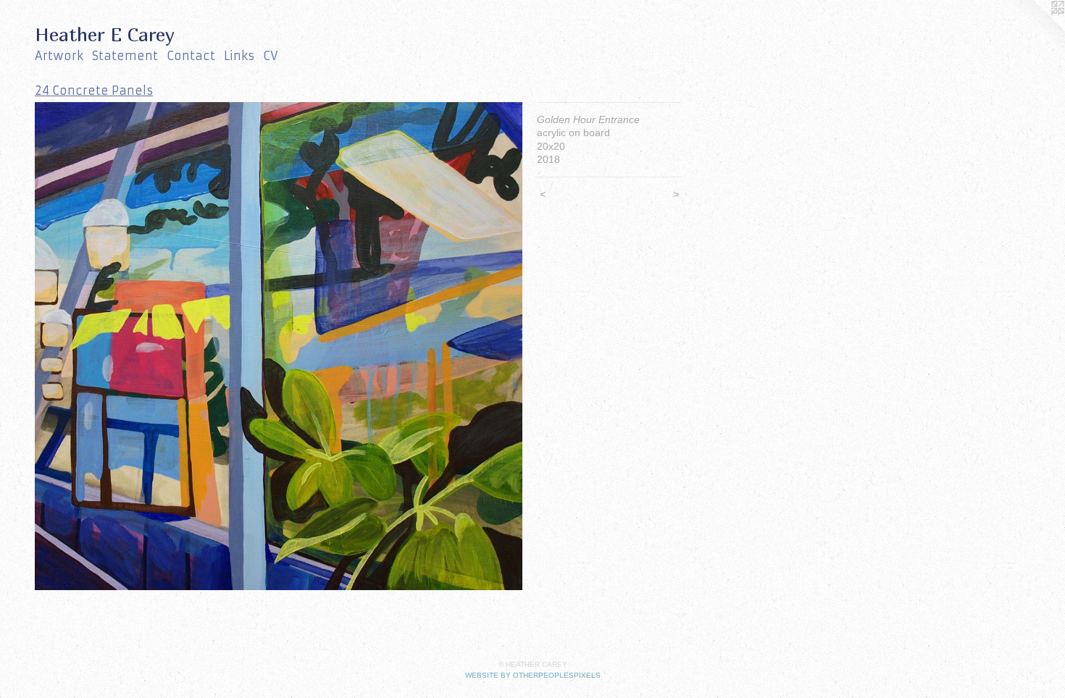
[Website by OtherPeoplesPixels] (1036, 29)
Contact (191, 56)
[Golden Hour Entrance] (278, 346)
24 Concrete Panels (94, 90)
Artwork (59, 56)
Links (239, 56)
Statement (125, 56)
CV (270, 56)
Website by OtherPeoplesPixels (533, 675)
